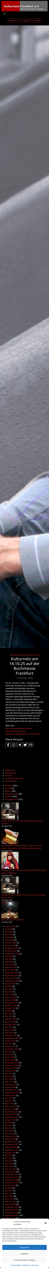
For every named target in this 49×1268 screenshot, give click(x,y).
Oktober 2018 (11, 1068)
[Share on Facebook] (8, 745)
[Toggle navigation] (4, 13)
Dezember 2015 (12, 1141)
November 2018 (12, 1065)
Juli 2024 (8, 986)
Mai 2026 (9, 934)
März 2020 (9, 1057)
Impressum (35, 1265)
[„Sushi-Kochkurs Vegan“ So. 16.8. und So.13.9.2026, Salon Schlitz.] (9, 885)
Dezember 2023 (12, 1002)
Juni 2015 (9, 1158)
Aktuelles (14, 655)
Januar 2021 (10, 1046)
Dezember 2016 (12, 1111)
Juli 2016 (8, 1122)
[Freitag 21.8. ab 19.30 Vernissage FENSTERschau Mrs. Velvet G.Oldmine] (9, 860)
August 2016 (10, 1120)
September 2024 (12, 981)
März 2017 (9, 1103)
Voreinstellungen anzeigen (24, 1260)
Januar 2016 (10, 1139)
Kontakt (8, 775)
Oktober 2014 (11, 1180)
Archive (8, 788)
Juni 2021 (9, 1043)
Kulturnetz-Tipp (25, 655)
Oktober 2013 (11, 1212)
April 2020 (9, 1054)
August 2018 (10, 1071)
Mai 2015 (9, 1161)
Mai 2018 (9, 1076)
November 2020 (12, 1049)
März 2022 (9, 1032)
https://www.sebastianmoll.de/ (18, 728)
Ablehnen (24, 1254)
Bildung (8, 791)
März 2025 (9, 964)
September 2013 (12, 1215)
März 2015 (9, 1166)
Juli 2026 (8, 929)
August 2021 (10, 1041)
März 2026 (9, 940)
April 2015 (9, 1163)
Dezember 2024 (12, 972)
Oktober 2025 (11, 951)
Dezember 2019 (12, 1062)
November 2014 (12, 1177)
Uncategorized (11, 799)
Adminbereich (11, 781)
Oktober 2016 (11, 1114)
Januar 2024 (10, 1000)
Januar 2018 (10, 1087)
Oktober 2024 (11, 978)
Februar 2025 (10, 967)
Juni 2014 (9, 1191)
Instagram (25, 20)
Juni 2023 (9, 1013)
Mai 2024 (9, 992)
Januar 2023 (10, 1022)
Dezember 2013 (12, 1207)
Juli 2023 (8, 1011)
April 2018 (9, 1079)
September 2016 (12, 1117)
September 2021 (12, 1038)
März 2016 (9, 1133)
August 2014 (10, 1185)
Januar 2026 (10, 945)
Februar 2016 (10, 1136)
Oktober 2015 (11, 1147)
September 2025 (12, 953)
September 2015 (12, 1150)
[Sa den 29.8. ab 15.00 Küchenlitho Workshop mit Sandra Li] (9, 810)
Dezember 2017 (12, 1090)
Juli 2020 (8, 1051)
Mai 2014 (9, 1193)
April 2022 (9, 1030)
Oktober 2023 (11, 1005)
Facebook (13, 20)
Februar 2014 (10, 1201)
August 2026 (10, 926)
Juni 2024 (9, 989)
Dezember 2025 (12, 948)
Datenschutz (26, 1265)
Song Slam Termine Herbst (12, 919)
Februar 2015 (10, 1169)
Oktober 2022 (11, 1024)
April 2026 (9, 937)
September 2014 (12, 1182)
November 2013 (12, 1210)
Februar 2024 (10, 997)
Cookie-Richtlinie (15, 1265)
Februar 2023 (10, 1019)
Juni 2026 (9, 932)
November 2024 (12, 975)
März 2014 (9, 1199)
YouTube (36, 20)
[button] (45, 1223)
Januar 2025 (10, 970)
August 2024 (10, 983)
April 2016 (9, 1131)
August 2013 (10, 1218)
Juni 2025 (9, 956)
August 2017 (10, 1095)
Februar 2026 (10, 942)
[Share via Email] (31, 745)
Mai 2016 (9, 1128)
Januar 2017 (10, 1109)
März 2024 (9, 994)
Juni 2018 (9, 1073)
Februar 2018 (10, 1084)
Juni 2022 (9, 1027)
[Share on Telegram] (19, 745)
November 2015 (12, 1144)
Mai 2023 (9, 1016)
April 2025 (9, 962)
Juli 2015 (8, 1155)
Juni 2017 (9, 1098)
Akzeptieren (24, 1247)
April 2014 (9, 1196)
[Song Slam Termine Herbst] (9, 909)
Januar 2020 (10, 1060)
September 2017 (12, 1092)
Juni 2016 (9, 1125)
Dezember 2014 (12, 1174)
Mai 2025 (9, 959)
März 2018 (9, 1081)
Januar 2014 (10, 1204)
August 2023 (10, 1008)
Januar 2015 (10, 1171)
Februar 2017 (10, 1106)
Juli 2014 (8, 1188)
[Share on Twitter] (25, 745)
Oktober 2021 (11, 1035)
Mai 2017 (9, 1101)
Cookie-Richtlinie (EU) (14, 778)
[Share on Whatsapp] (13, 745)
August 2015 (10, 1152)
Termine (35, 655)
